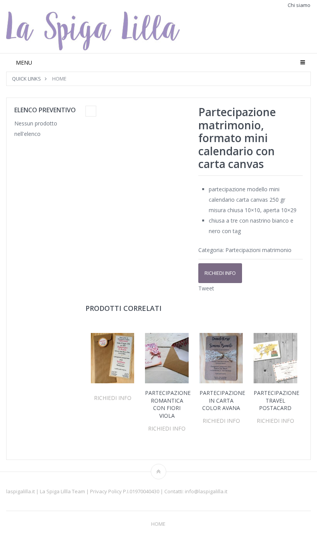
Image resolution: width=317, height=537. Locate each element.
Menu (24, 62)
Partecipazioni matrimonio (258, 250)
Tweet (206, 288)
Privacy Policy (106, 491)
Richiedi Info (220, 272)
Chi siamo (299, 5)
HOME (59, 78)
